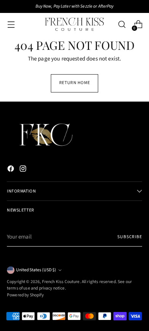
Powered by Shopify (25, 295)
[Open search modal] (122, 24)
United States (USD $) (36, 270)
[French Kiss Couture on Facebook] (11, 170)
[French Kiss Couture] (74, 24)
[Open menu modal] (11, 24)
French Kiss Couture (61, 281)
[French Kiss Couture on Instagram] (23, 170)
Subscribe (129, 237)
